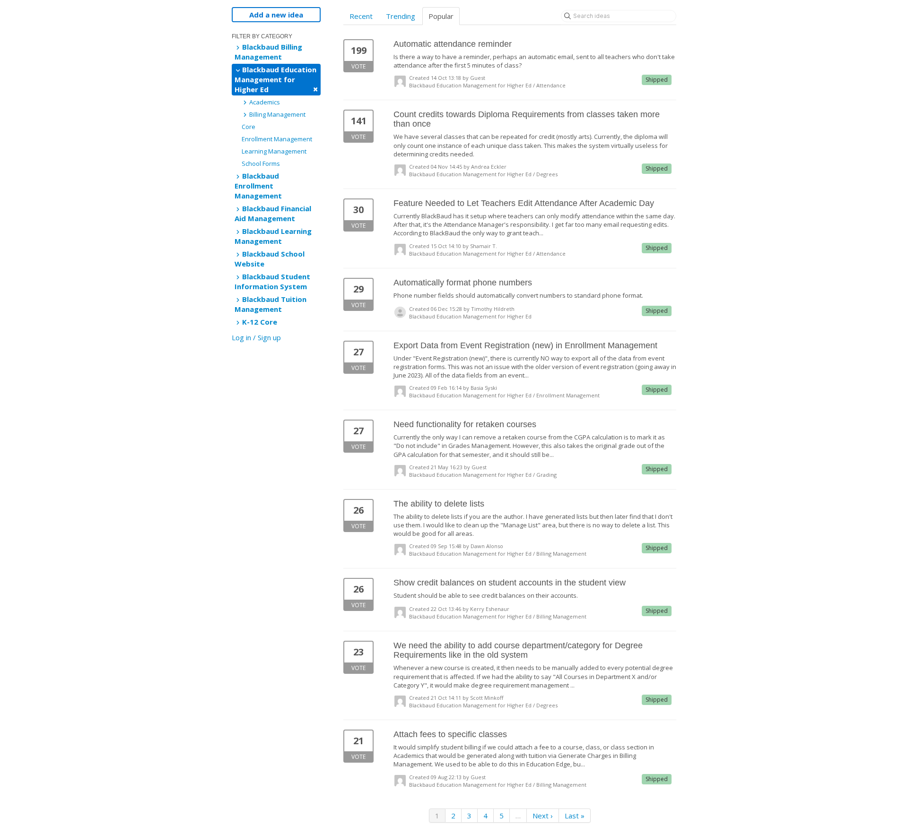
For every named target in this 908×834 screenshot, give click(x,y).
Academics (264, 102)
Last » (575, 815)
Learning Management (274, 151)
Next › (543, 815)
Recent (361, 16)
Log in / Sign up (256, 337)
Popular (441, 16)
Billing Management (277, 114)
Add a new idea (276, 14)
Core (248, 126)
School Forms (261, 163)
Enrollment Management (277, 139)
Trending (400, 16)
